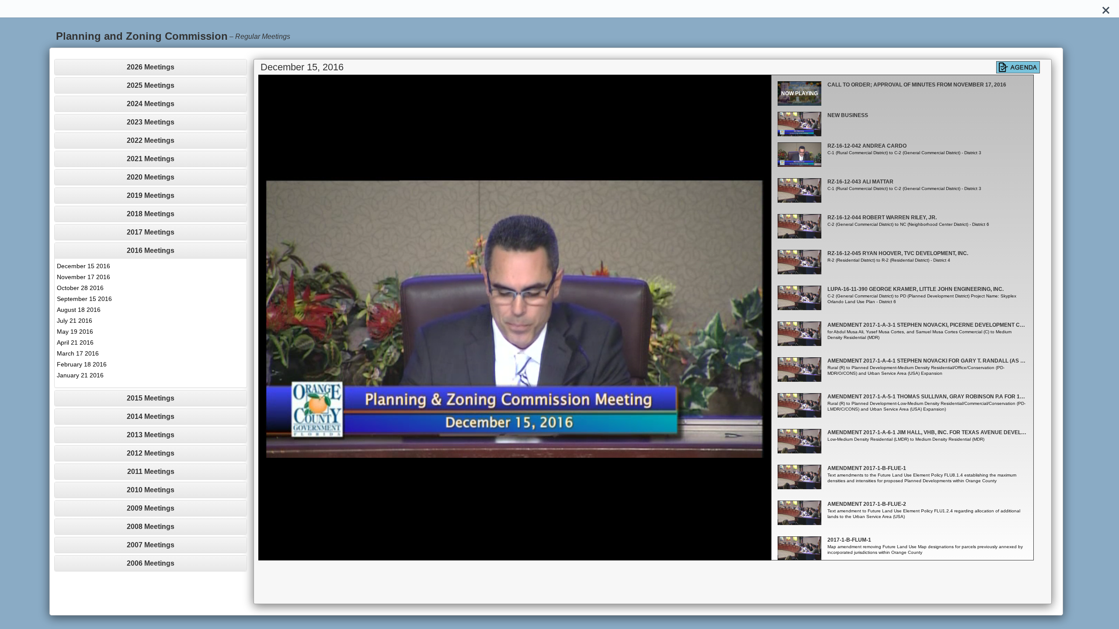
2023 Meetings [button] (150, 122)
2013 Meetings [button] (150, 435)
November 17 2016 (83, 276)
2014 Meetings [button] (150, 416)
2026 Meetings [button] (150, 67)
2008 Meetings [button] (150, 526)
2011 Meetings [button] (150, 471)
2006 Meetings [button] (150, 563)
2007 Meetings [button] (150, 545)
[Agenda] (1018, 67)
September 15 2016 (84, 298)
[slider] (504, 553)
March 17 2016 (78, 353)
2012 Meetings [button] (150, 453)
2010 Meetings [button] (150, 490)
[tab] (151, 67)
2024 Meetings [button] (150, 103)
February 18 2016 (82, 364)
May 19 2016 (75, 331)
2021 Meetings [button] (150, 158)
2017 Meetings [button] (150, 232)
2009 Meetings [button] (150, 508)
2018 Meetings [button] (150, 214)
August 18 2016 (79, 309)
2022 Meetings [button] (150, 140)
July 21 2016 (74, 320)
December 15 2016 (83, 266)
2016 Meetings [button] (150, 250)
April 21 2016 (75, 342)
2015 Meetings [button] (150, 398)
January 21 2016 (80, 375)
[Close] (1106, 8)
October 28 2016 (80, 287)
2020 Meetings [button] (150, 177)
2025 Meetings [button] (150, 85)
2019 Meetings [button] (150, 195)
